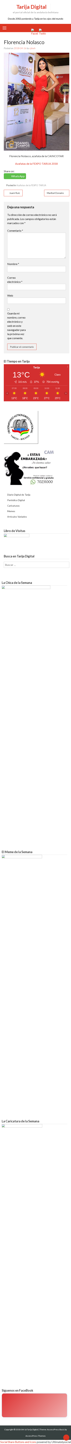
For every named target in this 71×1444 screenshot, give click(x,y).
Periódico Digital (16, 500)
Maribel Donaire (55, 192)
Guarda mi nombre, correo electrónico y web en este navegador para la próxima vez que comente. (16, 326)
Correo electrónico (14, 279)
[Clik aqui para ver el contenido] (34, 1405)
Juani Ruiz (14, 192)
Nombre (13, 263)
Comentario (15, 230)
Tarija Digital (31, 7)
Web (10, 295)
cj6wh (32, 48)
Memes (11, 511)
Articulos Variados (17, 516)
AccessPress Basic (55, 1429)
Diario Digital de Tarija (18, 494)
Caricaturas (13, 505)
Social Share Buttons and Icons (18, 1441)
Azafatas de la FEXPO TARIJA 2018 (36, 163)
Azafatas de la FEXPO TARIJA (31, 185)
